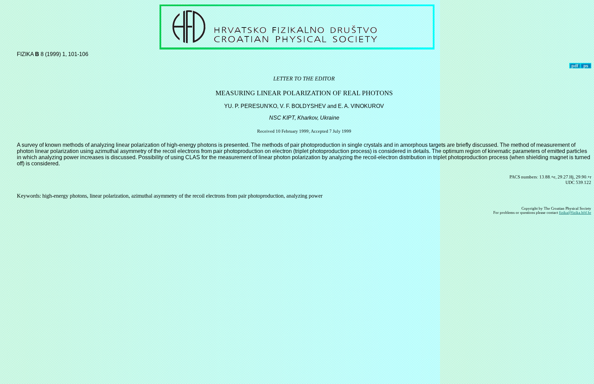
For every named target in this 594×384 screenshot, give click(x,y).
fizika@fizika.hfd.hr (575, 212)
